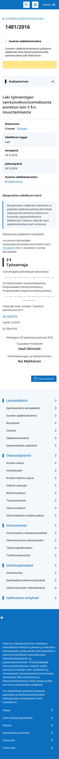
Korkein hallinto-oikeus (20, 478)
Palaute (7, 725)
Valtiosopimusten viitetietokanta (25, 587)
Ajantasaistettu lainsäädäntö (23, 408)
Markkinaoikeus (15, 493)
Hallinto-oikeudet (16, 485)
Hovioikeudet (14, 470)
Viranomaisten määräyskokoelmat (26, 533)
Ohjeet (6, 710)
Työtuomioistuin (16, 500)
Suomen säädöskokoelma (24, 18)
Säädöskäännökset (17, 438)
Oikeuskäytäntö (18, 455)
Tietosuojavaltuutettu (19, 548)
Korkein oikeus (15, 463)
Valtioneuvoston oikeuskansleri (25, 540)
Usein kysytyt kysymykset (18, 718)
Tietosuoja (9, 747)
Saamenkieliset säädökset (21, 445)
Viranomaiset (16, 525)
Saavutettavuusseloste (16, 732)
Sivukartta (9, 740)
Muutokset (12, 423)
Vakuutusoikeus (15, 508)
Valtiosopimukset (19, 565)
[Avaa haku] (26, 5)
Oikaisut (11, 430)
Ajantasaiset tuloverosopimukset (25, 580)
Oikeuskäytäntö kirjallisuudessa (25, 515)
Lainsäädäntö (17, 400)
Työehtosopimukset (18, 555)
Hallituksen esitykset (22, 598)
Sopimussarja (14, 572)
